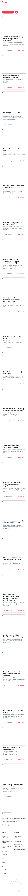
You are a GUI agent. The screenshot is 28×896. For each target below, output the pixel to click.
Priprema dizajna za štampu (7, 846)
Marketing (4, 854)
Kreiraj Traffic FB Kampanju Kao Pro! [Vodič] (12, 223)
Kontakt (4, 870)
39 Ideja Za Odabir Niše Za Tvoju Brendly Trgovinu (12, 446)
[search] (16, 12)
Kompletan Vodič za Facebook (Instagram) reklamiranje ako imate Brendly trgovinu (11, 597)
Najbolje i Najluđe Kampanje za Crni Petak (14, 373)
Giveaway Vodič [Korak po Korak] (12, 337)
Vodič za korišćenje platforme (7, 841)
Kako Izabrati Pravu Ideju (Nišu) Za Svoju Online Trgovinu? (12, 484)
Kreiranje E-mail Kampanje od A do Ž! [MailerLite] (13, 186)
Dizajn (3, 858)
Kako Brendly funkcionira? (5, 837)
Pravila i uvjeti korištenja (17, 837)
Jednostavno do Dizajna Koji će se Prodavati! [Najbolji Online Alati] (13, 38)
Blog (3, 866)
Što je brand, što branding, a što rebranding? (13, 785)
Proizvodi (4, 873)
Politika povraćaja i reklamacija (14, 883)
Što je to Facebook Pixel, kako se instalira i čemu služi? (13, 522)
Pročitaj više (21, 50)
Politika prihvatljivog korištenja (19, 850)
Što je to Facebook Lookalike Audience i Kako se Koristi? (13, 559)
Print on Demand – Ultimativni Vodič (13, 150)
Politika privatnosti (19, 841)
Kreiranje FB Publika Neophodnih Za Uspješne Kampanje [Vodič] (12, 300)
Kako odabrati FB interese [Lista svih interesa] (12, 113)
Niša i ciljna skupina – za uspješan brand (11, 748)
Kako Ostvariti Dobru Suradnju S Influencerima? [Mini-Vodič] (13, 409)
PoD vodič (4, 851)
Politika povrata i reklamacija (18, 845)
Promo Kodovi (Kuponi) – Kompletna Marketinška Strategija (12, 673)
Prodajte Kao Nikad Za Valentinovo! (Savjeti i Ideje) (13, 636)
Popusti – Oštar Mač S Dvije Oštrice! (13, 711)
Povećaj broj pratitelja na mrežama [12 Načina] (12, 76)
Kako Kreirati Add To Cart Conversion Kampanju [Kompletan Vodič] (12, 261)
